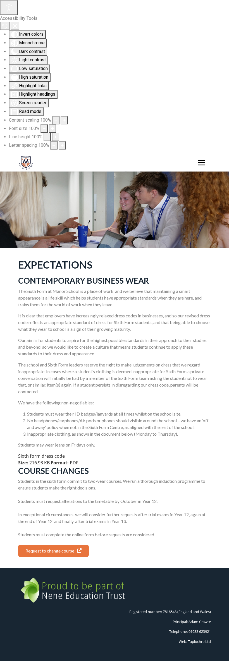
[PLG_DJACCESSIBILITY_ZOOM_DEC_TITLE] (55, 120)
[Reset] (4, 26)
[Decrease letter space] (54, 145)
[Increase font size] (52, 128)
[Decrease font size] (44, 128)
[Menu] (200, 163)
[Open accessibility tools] (9, 7)
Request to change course (49, 550)
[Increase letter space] (62, 145)
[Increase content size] (64, 120)
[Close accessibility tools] (15, 26)
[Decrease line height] (47, 137)
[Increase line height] (55, 137)
